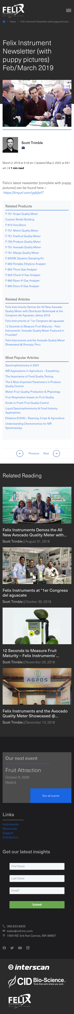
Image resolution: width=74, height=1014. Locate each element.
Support (8, 833)
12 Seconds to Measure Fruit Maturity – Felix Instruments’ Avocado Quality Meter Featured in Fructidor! (34, 330)
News (13, 21)
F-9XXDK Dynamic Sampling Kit (24, 258)
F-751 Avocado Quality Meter (23, 247)
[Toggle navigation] (68, 11)
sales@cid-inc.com (20, 930)
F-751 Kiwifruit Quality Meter (23, 236)
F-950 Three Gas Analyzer (21, 269)
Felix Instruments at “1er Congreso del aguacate (34, 321)
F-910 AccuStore (15, 225)
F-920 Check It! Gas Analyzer (22, 275)
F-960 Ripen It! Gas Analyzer (22, 280)
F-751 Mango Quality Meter (22, 252)
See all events (50, 795)
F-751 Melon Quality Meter (21, 230)
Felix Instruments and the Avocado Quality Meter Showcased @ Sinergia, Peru (35, 342)
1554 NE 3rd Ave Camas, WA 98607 (31, 935)
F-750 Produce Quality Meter (23, 241)
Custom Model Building (19, 219)
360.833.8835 (16, 926)
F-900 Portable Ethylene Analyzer (25, 264)
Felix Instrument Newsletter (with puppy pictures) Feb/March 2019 (44, 21)
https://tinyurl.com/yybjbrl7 (23, 192)
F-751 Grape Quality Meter (21, 214)
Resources (10, 828)
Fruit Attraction (23, 770)
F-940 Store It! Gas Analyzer (22, 286)
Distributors (10, 837)
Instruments (11, 824)
